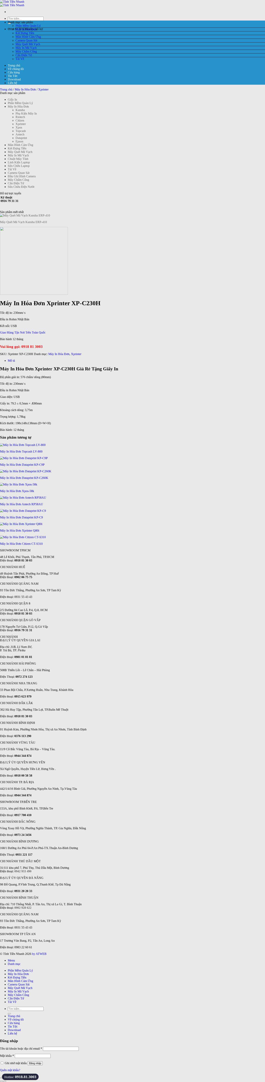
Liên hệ (12, 82)
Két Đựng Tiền (25, 33)
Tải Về (20, 58)
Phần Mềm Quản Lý (28, 25)
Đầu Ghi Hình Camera (22, 176)
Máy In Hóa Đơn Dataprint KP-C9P (22, 464)
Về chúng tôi (16, 69)
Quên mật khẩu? (10, 1070)
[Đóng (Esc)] (1, 1077)
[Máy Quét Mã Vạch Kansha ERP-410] (25, 215)
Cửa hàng (14, 72)
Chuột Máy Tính (18, 158)
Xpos (19, 127)
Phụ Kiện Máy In (26, 113)
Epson (19, 141)
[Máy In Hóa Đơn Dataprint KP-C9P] (24, 458)
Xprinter (43, 89)
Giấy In (12, 99)
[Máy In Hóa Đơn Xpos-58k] (18, 484)
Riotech (20, 117)
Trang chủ (14, 65)
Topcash (21, 131)
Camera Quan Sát (26, 40)
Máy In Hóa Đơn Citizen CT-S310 (21, 543)
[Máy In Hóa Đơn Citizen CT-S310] (23, 537)
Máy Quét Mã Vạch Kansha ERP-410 (23, 222)
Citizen (20, 120)
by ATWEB (39, 953)
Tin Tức (13, 76)
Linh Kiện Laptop (19, 162)
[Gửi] (9, 1013)
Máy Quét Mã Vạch (28, 44)
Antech (20, 134)
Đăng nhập (35, 1063)
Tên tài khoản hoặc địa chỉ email (21, 1048)
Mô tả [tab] (11, 360)
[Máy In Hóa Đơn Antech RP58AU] (23, 497)
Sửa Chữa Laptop (19, 165)
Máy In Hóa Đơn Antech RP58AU (21, 504)
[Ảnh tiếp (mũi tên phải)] (4, 1081)
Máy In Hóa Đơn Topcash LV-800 (21, 451)
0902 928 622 (22, 907)
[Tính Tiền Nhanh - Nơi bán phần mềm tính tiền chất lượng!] (12, 3)
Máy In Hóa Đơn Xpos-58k (17, 491)
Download (14, 79)
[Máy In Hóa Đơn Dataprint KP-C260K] (25, 471)
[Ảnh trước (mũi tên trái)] (1, 1081)
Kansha (20, 110)
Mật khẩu (7, 1055)
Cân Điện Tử (24, 55)
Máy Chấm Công (26, 51)
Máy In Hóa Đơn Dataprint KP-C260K (24, 477)
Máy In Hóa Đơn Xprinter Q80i (19, 530)
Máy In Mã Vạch (26, 47)
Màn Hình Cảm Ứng (28, 36)
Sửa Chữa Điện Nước (21, 186)
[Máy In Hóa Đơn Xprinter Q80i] (21, 524)
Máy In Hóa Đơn (26, 29)
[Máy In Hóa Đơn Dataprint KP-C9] (23, 510)
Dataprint (21, 138)
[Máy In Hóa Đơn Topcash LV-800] (23, 445)
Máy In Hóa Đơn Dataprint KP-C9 (21, 517)
